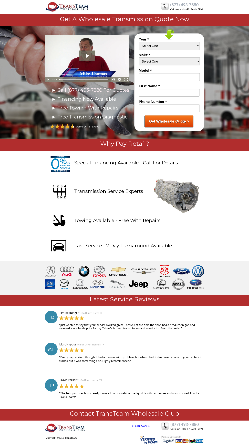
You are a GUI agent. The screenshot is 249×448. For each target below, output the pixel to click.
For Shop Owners (140, 425)
